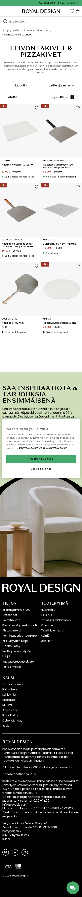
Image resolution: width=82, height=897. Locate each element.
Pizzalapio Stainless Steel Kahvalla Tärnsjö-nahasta (17, 245)
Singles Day (10, 710)
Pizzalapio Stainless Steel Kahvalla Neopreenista (58, 166)
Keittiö (45, 635)
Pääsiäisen (9, 689)
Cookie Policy (11, 646)
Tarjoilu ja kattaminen (55, 620)
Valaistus (47, 625)
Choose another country (19, 774)
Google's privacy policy (53, 448)
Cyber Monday (12, 720)
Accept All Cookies (41, 458)
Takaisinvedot (11, 666)
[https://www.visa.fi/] (8, 866)
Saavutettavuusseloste (18, 661)
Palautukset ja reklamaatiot (21, 625)
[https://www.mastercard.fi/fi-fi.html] (18, 866)
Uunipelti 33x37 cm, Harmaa (59, 243)
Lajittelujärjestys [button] (59, 85)
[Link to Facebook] (15, 852)
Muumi (7, 705)
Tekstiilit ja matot (52, 630)
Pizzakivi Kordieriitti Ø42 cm (59, 323)
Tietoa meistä (11, 630)
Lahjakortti (9, 656)
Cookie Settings (41, 469)
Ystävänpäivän (12, 684)
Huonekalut (48, 609)
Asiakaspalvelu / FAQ (16, 609)
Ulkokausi (8, 699)
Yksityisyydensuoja (15, 640)
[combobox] (61, 85)
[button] (72, 11)
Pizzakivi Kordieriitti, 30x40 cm (17, 166)
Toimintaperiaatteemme (19, 635)
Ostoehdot (9, 615)
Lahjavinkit (9, 694)
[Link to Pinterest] (5, 852)
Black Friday (10, 715)
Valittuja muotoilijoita (16, 651)
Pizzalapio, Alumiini (13, 323)
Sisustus (46, 615)
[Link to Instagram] (24, 852)
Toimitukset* (11, 620)
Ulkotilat (46, 640)
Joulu (6, 725)
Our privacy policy (27, 448)
